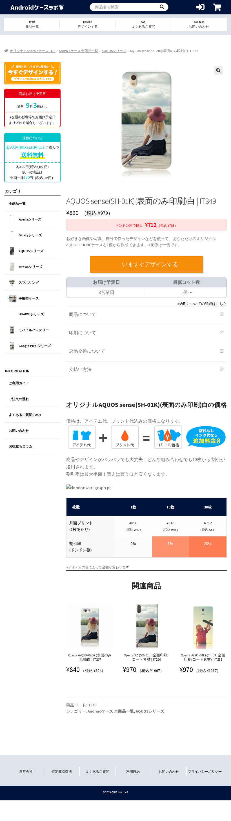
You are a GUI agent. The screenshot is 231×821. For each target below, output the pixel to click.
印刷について (146, 332)
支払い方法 (146, 369)
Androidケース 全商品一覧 (78, 51)
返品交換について (146, 351)
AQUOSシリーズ (114, 51)
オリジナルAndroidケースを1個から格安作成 (37, 7)
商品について (146, 314)
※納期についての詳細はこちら (202, 303)
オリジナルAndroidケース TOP (32, 51)
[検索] (162, 7)
